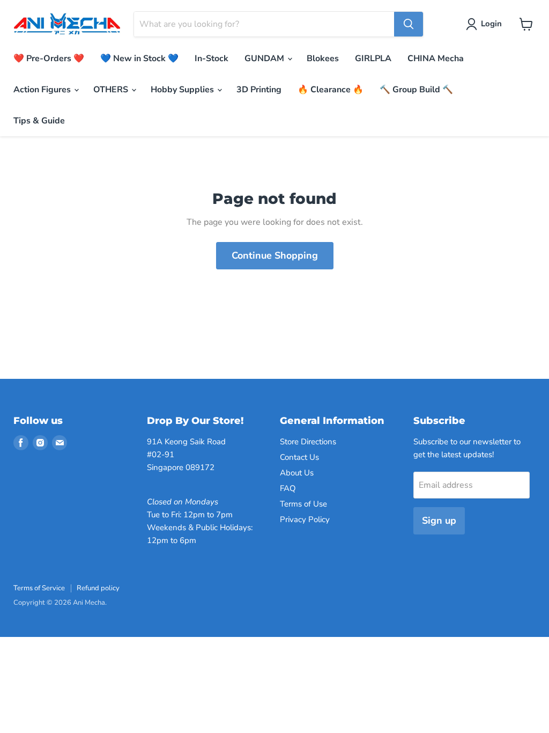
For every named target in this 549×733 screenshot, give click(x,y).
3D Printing (258, 90)
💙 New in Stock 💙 (139, 58)
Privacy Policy (305, 519)
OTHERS (111, 90)
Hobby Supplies (183, 90)
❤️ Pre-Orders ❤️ (48, 58)
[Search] (408, 24)
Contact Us (299, 457)
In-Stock (211, 58)
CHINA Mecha (435, 58)
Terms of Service (39, 588)
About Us (297, 472)
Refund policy (98, 588)
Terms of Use (303, 504)
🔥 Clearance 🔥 (330, 90)
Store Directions (308, 441)
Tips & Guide (39, 121)
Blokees (323, 58)
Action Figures (43, 90)
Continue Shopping (275, 255)
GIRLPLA (373, 58)
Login (491, 23)
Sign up (439, 520)
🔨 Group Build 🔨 (416, 90)
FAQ (288, 488)
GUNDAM (265, 58)
